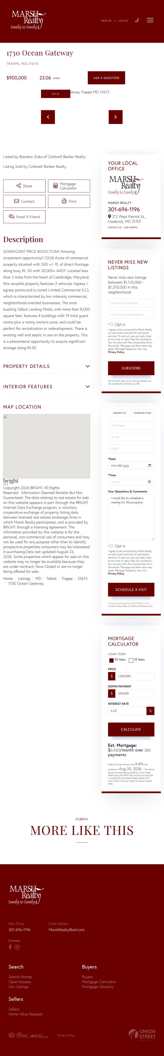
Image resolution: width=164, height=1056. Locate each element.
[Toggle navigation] (150, 20)
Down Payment (119, 686)
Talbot (51, 578)
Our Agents (131, 227)
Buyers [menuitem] (87, 976)
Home (8, 578)
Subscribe (131, 368)
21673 (82, 578)
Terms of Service (139, 606)
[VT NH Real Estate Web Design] (142, 1035)
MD (38, 578)
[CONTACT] (106, 77)
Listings (24, 578)
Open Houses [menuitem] (20, 981)
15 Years (139, 659)
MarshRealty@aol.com (67, 929)
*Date (112, 459)
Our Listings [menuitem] (18, 986)
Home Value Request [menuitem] (25, 1013)
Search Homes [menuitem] (20, 976)
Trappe (67, 578)
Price (112, 669)
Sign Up (106, 21)
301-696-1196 (124, 209)
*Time (112, 475)
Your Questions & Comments (127, 491)
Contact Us (115, 227)
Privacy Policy (116, 352)
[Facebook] (10, 947)
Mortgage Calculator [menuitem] (99, 981)
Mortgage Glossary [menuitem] (97, 986)
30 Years (120, 659)
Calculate (131, 729)
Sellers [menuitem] (14, 1009)
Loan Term (117, 654)
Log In (123, 21)
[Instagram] (17, 947)
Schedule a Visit (142, 413)
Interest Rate (118, 704)
